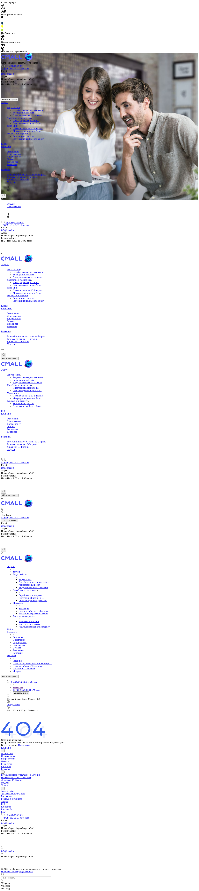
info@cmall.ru (7, 74)
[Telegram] (8, 187)
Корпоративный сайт (23, 112)
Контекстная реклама (23, 136)
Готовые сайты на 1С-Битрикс (22, 177)
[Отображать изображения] (3, 36)
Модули (11, 182)
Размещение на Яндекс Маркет (28, 139)
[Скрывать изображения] (2, 39)
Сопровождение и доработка (27, 123)
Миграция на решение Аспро (27, 131)
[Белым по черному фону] (2, 21)
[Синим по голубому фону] (2, 24)
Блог (3, 812)
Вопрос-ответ (14, 156)
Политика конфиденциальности (17, 871)
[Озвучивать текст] (3, 45)
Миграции (12, 126)
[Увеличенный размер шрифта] (3, 12)
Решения (5, 169)
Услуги (4, 102)
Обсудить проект (9, 100)
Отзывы (11, 159)
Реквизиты (12, 162)
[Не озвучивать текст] (2, 49)
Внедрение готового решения (27, 115)
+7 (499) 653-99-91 (15, 66)
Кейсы (4, 144)
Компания (6, 146)
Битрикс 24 (6, 809)
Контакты (12, 164)
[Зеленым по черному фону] (2, 30)
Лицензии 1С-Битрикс (18, 179)
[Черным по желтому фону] (2, 27)
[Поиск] (3, 196)
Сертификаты (14, 154)
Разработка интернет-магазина (28, 110)
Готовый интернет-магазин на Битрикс (26, 174)
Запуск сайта (13, 107)
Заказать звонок (9, 520)
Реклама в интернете (17, 133)
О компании (13, 151)
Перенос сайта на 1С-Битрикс (28, 128)
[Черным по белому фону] (2, 17)
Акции (4, 801)
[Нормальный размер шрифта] (3, 8)
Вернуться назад (9, 745)
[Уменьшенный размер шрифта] (2, 5)
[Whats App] (8, 190)
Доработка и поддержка (19, 118)
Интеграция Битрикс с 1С (26, 120)
